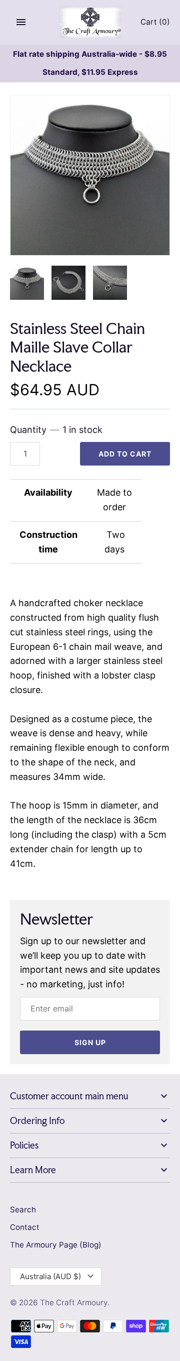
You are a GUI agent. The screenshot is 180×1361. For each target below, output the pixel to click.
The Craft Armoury (74, 1302)
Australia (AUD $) (50, 1276)
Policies (24, 1145)
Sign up (90, 1042)
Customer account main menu (69, 1096)
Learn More (33, 1170)
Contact (25, 1227)
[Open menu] (21, 22)
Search (23, 1209)
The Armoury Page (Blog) (56, 1245)
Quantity (56, 429)
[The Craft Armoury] (90, 22)
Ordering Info (37, 1120)
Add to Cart (125, 453)
